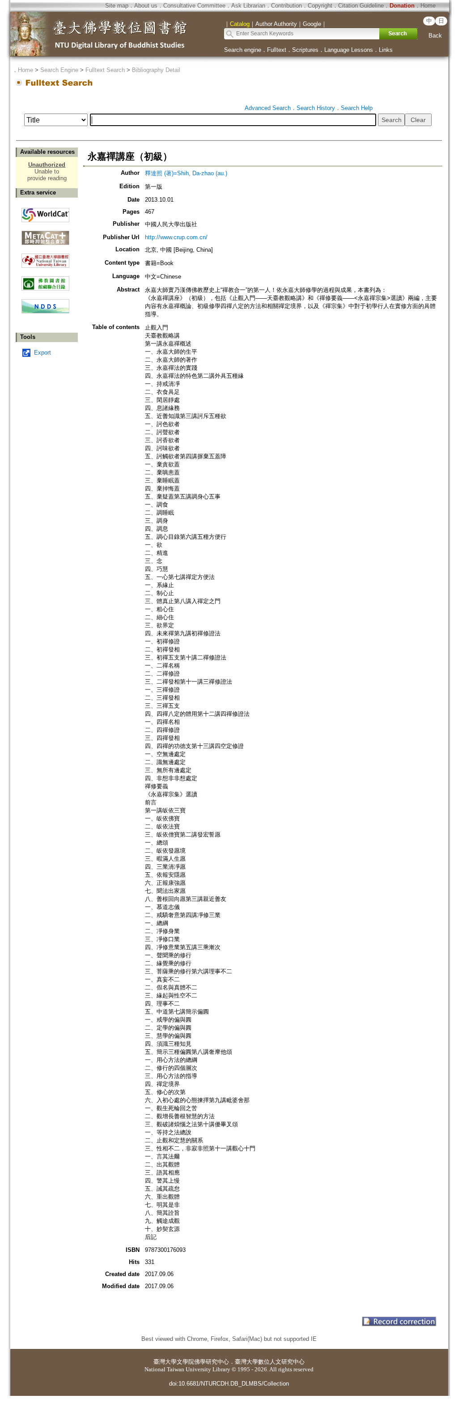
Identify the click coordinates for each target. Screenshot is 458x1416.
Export (42, 352)
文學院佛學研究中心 (203, 1361)
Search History (316, 108)
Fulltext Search (105, 70)
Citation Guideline (361, 5)
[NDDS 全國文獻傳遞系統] (45, 311)
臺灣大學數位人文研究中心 (270, 1361)
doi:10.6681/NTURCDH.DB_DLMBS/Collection (229, 1383)
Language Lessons (348, 49)
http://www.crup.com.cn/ (176, 237)
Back (435, 35)
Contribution (286, 5)
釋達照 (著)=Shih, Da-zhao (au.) (186, 173)
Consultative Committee (194, 5)
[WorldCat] (45, 212)
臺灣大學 (165, 1361)
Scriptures (305, 49)
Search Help (357, 108)
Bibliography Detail (156, 70)
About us (145, 5)
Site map (116, 5)
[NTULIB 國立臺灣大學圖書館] (45, 257)
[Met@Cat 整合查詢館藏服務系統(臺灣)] (45, 234)
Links (386, 49)
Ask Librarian (248, 5)
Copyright (320, 5)
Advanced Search (268, 108)
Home (428, 5)
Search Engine (59, 70)
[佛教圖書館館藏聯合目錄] (45, 280)
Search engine (242, 49)
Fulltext (276, 49)
